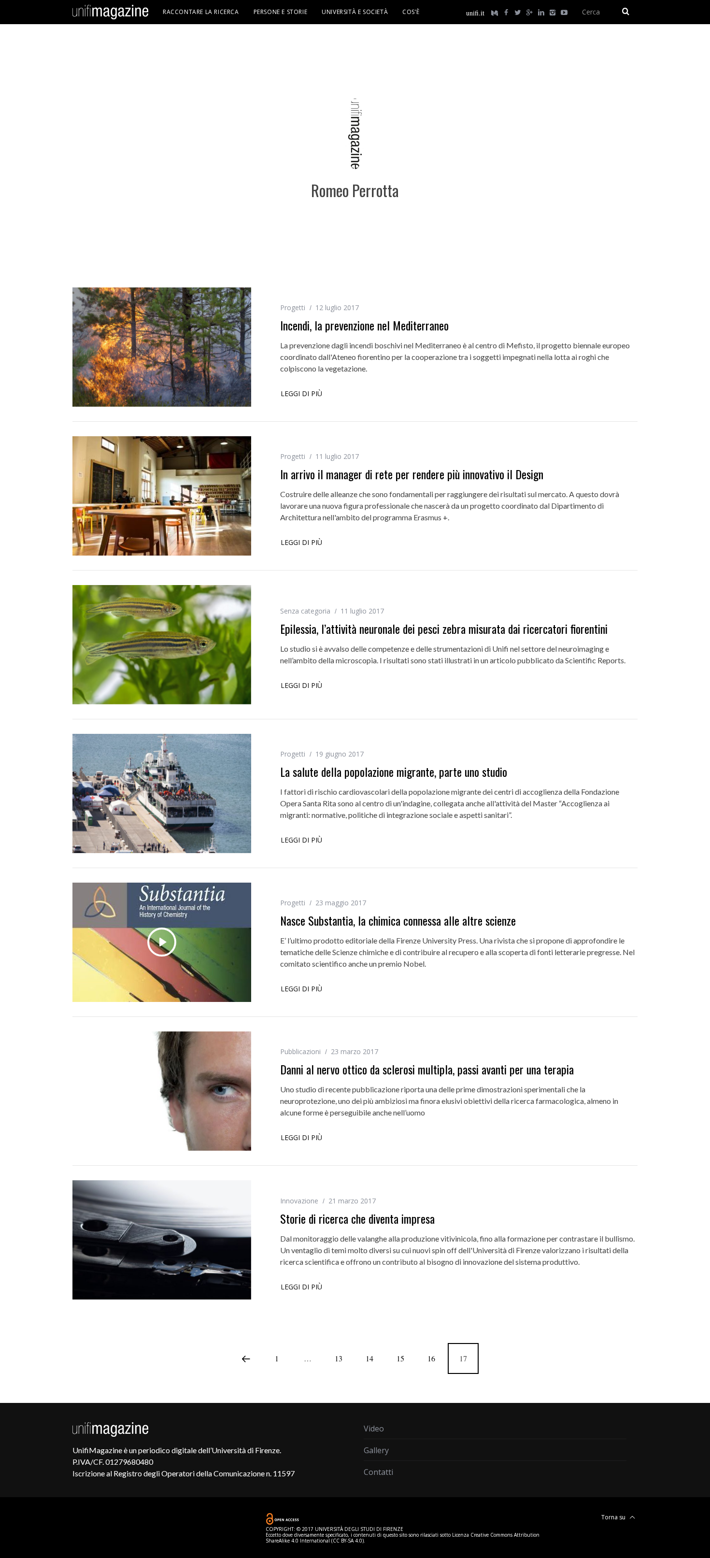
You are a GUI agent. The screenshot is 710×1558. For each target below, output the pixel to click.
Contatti (378, 1472)
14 (369, 1358)
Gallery (376, 1450)
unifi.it (475, 12)
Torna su (614, 1517)
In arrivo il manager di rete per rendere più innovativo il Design (411, 474)
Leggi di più (301, 394)
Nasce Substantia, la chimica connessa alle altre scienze (398, 920)
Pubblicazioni (300, 1051)
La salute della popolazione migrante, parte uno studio (393, 771)
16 (431, 1358)
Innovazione (299, 1200)
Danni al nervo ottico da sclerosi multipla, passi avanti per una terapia (427, 1069)
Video (374, 1428)
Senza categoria (305, 610)
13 (338, 1358)
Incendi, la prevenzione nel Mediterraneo (364, 325)
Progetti (292, 307)
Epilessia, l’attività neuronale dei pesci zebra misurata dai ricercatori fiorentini (444, 628)
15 (400, 1358)
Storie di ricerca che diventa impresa (357, 1218)
